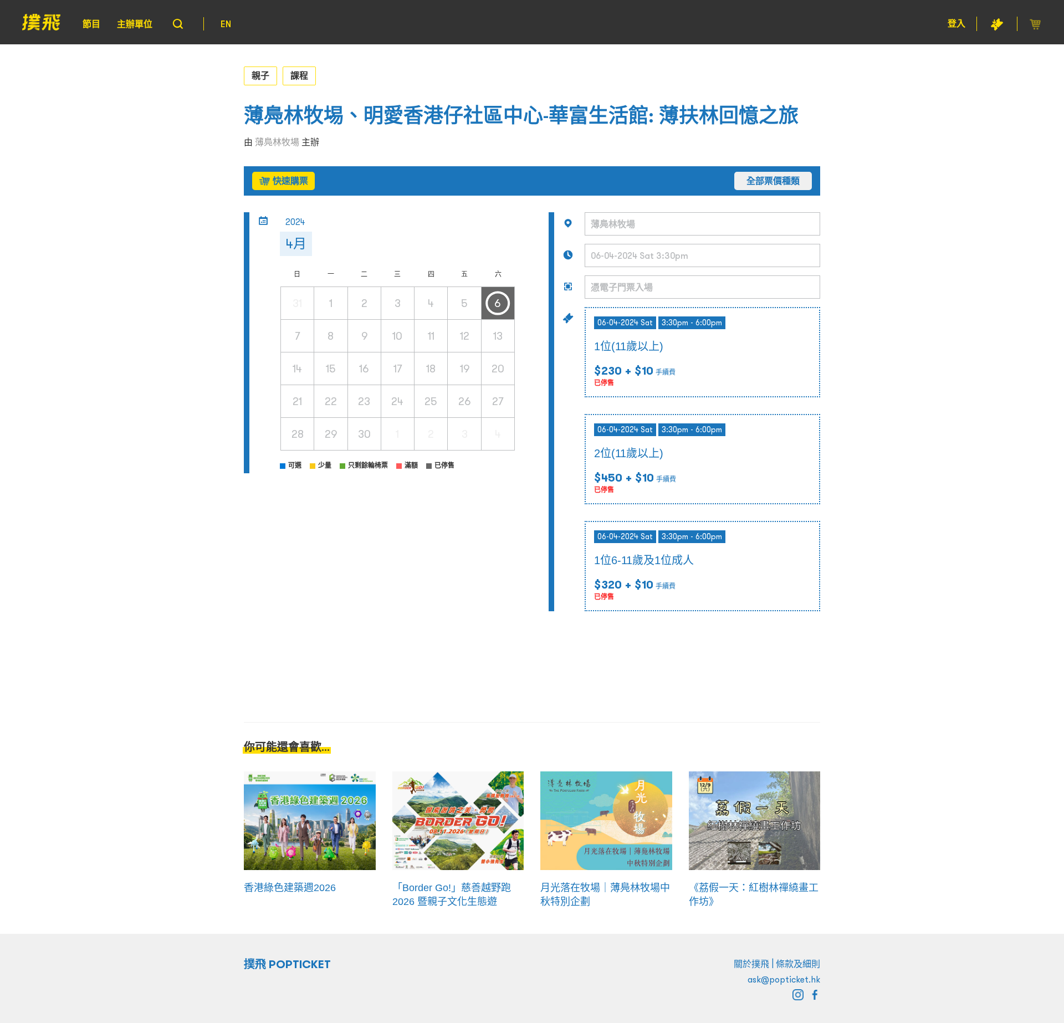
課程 (299, 75)
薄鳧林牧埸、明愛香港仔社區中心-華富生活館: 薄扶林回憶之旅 (521, 115)
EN (226, 23)
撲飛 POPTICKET (287, 964)
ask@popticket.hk (784, 979)
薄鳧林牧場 (277, 141)
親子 (260, 75)
